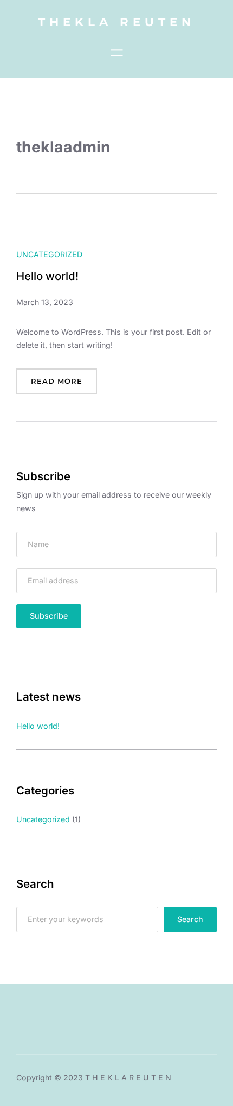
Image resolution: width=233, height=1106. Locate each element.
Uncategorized (49, 254)
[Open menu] (117, 53)
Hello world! (47, 276)
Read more (64, 385)
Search (190, 919)
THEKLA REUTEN (116, 22)
